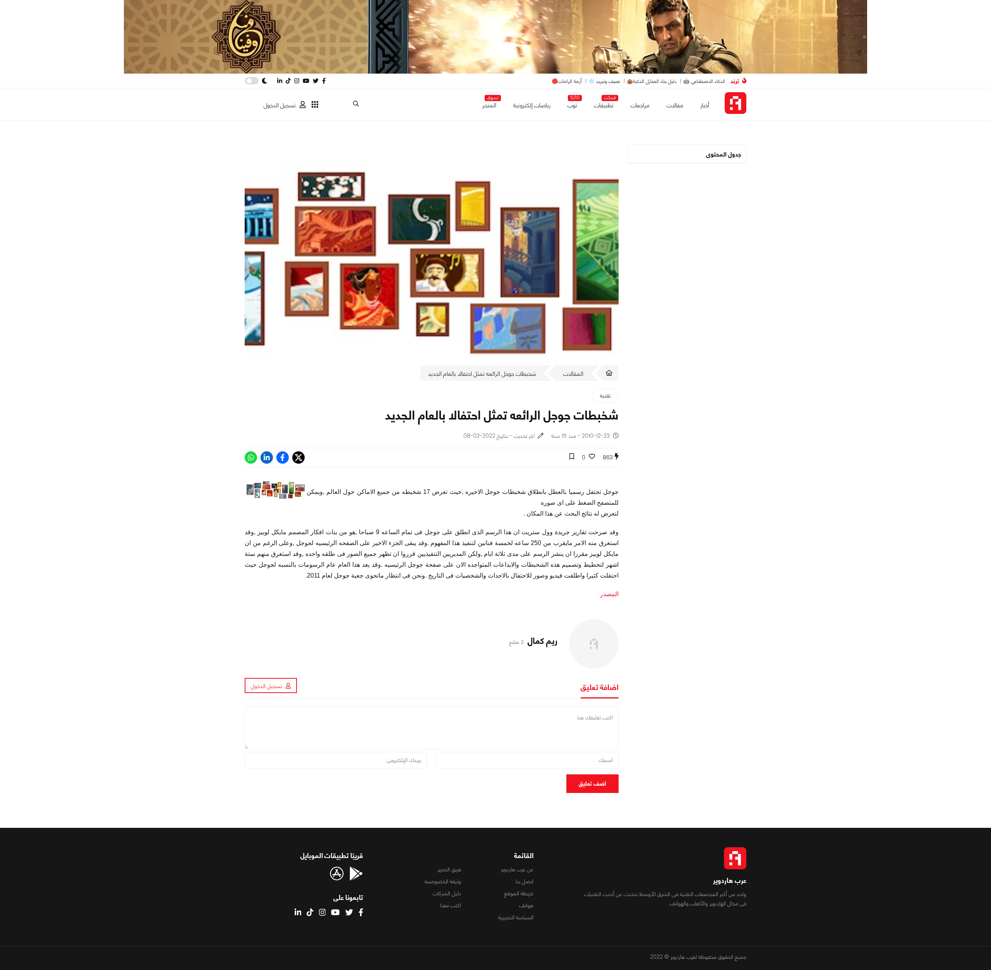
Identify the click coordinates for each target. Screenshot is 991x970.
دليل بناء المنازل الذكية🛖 (652, 81)
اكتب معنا (450, 905)
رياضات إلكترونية (531, 105)
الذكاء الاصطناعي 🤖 (704, 81)
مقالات (675, 105)
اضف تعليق (592, 783)
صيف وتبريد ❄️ (604, 81)
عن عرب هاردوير (517, 869)
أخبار (704, 105)
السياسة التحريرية (515, 917)
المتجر (489, 103)
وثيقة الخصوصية (443, 881)
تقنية (605, 395)
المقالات (573, 374)
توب (572, 103)
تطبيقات (604, 103)
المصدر (609, 594)
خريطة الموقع (518, 893)
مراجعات (640, 105)
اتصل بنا (524, 881)
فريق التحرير (449, 869)
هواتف (526, 905)
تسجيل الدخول (280, 105)
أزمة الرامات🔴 (567, 81)
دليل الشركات (447, 893)
